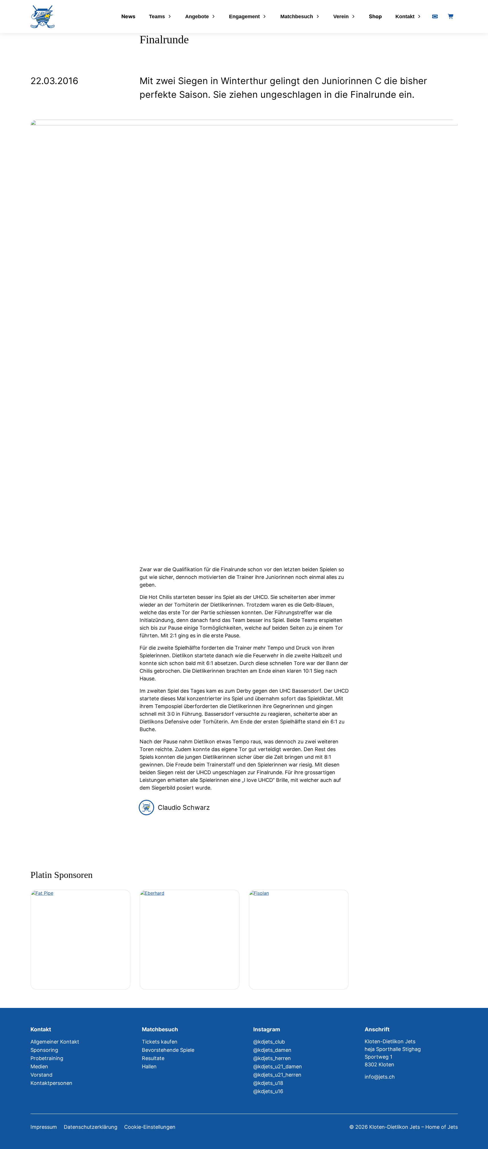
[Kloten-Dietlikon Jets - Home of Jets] (42, 17)
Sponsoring (44, 1050)
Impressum (43, 1127)
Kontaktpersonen (51, 1083)
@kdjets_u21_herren (277, 1075)
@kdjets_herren (272, 1058)
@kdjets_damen (272, 1050)
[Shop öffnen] (451, 16)
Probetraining (46, 1058)
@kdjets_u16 (268, 1091)
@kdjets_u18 (268, 1083)
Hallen (149, 1066)
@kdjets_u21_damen (277, 1066)
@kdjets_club (269, 1042)
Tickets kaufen (159, 1042)
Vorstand (41, 1075)
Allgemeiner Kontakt (54, 1042)
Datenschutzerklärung (90, 1127)
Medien (39, 1066)
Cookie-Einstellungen (149, 1127)
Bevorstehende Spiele (168, 1050)
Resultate (153, 1058)
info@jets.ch (380, 1077)
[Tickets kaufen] (435, 16)
